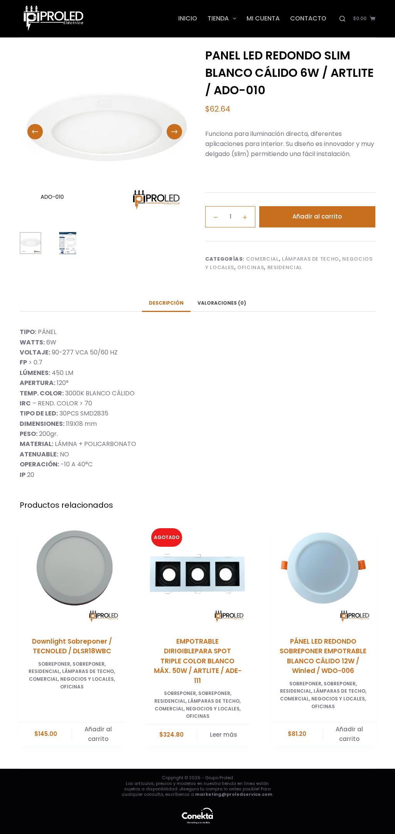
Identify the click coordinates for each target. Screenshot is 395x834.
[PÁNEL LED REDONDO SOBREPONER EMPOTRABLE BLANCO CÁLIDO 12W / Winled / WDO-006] (323, 574)
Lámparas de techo (310, 259)
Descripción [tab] (166, 303)
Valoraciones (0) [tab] (222, 303)
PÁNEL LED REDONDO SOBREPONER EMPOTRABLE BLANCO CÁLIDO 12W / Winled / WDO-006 (323, 656)
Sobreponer (54, 664)
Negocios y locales (87, 679)
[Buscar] (342, 19)
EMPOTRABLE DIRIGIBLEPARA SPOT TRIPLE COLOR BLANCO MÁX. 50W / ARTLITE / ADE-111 (197, 661)
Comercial (262, 259)
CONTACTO (308, 18)
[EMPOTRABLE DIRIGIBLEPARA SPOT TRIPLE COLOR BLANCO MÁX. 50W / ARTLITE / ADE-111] (197, 574)
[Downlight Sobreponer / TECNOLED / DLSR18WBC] (72, 574)
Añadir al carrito (317, 216)
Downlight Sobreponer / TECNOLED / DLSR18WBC (72, 646)
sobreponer (89, 664)
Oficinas (250, 267)
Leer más (223, 735)
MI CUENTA (263, 18)
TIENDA (218, 18)
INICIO (187, 18)
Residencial (284, 267)
